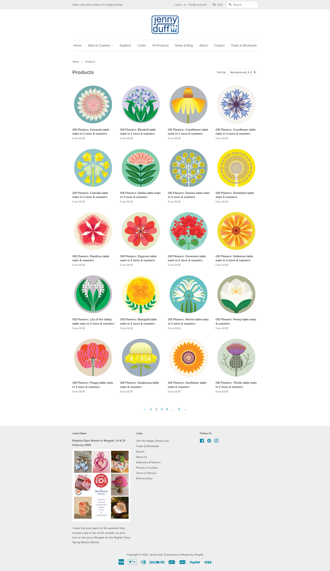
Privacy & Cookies (147, 467)
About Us (141, 456)
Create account (197, 4)
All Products (160, 45)
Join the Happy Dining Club (152, 440)
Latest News (79, 433)
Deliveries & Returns (148, 462)
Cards (142, 45)
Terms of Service (146, 472)
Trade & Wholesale (244, 45)
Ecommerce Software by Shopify (183, 554)
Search (140, 451)
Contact (219, 45)
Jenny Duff (156, 554)
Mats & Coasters (99, 45)
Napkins (125, 45)
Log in (178, 4)
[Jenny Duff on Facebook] (202, 441)
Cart (219, 4)
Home (77, 45)
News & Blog (184, 45)
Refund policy (144, 478)
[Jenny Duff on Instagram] (216, 441)
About (203, 45)
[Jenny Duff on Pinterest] (209, 441)
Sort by (221, 72)
